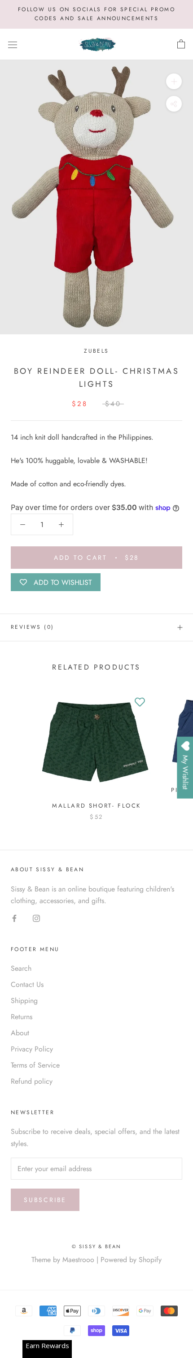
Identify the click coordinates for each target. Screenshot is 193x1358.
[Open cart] (181, 44)
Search (21, 968)
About (20, 1033)
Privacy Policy (32, 1049)
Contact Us (27, 984)
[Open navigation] (12, 44)
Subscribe (45, 1199)
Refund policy (32, 1081)
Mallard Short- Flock (96, 805)
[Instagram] (36, 917)
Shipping (24, 1000)
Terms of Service (35, 1065)
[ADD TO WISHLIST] (140, 702)
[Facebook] (14, 917)
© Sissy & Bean (97, 1246)
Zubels (96, 351)
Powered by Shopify (131, 1259)
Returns (21, 1017)
